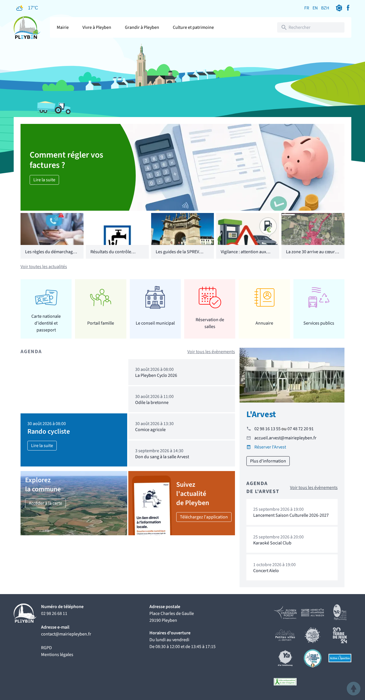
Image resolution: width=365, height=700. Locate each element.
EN (315, 8)
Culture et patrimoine (193, 27)
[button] (353, 688)
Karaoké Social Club (272, 543)
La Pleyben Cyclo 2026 (156, 375)
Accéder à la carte (45, 503)
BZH (325, 8)
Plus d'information (268, 461)
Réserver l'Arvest (270, 447)
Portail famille (100, 323)
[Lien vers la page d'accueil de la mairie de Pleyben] (27, 27)
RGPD (46, 648)
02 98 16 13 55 (267, 429)
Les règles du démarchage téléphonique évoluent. (50, 255)
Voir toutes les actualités (44, 266)
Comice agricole (150, 430)
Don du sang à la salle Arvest (162, 457)
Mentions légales (57, 654)
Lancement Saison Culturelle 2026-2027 (291, 515)
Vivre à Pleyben (96, 27)
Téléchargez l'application (204, 517)
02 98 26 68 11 (54, 613)
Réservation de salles (210, 323)
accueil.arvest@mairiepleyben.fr (285, 438)
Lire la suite (44, 180)
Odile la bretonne (152, 402)
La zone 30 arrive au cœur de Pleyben (310, 255)
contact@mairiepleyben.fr (66, 634)
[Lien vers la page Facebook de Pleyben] (347, 8)
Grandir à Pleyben (142, 27)
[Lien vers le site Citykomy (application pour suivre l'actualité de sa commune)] (339, 8)
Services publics (318, 323)
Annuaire (264, 323)
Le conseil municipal (155, 323)
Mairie (63, 27)
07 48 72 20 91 (300, 429)
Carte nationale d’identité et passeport (46, 323)
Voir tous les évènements (211, 352)
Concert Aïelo (266, 571)
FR (306, 8)
